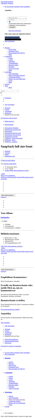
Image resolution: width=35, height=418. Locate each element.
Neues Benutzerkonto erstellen (10, 309)
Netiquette (12, 61)
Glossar (7, 84)
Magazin (7, 48)
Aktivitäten (8, 72)
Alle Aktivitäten (13, 74)
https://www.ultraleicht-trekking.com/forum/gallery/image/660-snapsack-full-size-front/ (17, 177)
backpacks (5, 217)
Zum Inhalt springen (7, 1)
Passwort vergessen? (15, 30)
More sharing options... (8, 195)
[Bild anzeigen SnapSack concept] (11, 136)
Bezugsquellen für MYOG (17, 53)
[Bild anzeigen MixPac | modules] (11, 142)
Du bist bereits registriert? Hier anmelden (18, 6)
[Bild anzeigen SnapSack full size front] (13, 135)
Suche (10, 80)
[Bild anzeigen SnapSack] (8, 131)
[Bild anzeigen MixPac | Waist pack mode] (14, 138)
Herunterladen (9, 124)
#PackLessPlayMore (10, 164)
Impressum (8, 343)
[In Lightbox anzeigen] (9, 118)
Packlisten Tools (14, 51)
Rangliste (11, 67)
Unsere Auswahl (14, 68)
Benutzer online (13, 65)
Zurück (11, 362)
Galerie (11, 60)
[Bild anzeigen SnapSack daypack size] (13, 129)
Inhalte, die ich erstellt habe (17, 79)
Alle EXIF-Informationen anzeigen (11, 246)
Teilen (3, 174)
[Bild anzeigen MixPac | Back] (10, 140)
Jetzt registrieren (10, 41)
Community (8, 56)
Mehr (10, 54)
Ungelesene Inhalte (14, 77)
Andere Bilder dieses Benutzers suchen (17, 170)
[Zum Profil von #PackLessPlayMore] (8, 160)
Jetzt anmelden (5, 322)
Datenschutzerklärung (11, 339)
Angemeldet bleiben (15, 23)
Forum (11, 58)
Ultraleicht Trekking (7, 3)
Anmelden (12, 27)
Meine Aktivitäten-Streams (17, 75)
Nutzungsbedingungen (12, 341)
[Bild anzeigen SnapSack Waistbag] (11, 128)
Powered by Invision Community (11, 346)
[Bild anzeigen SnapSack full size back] (13, 133)
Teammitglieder (13, 63)
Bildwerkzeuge (9, 121)
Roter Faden (12, 49)
